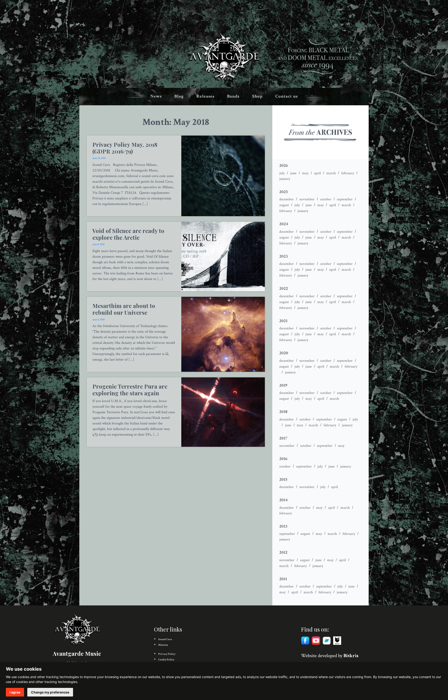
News (156, 96)
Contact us (286, 96)
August (284, 205)
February (347, 173)
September (345, 199)
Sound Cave (165, 639)
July (282, 173)
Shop (257, 96)
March (331, 173)
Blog (179, 96)
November (307, 199)
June (293, 173)
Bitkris (350, 655)
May (305, 173)
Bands (233, 96)
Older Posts (176, 454)
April (317, 173)
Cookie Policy (166, 659)
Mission (163, 645)
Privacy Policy (166, 654)
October (325, 199)
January (284, 178)
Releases (205, 96)
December (286, 199)
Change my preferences (50, 692)
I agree (15, 692)
